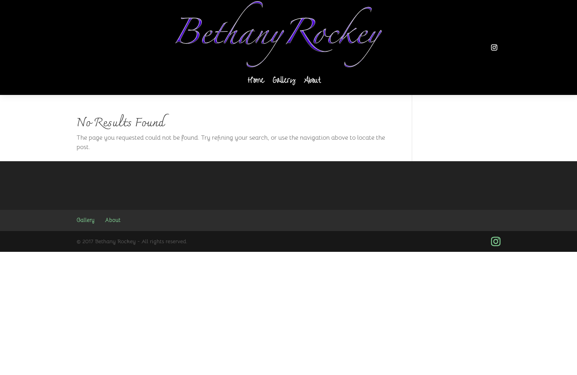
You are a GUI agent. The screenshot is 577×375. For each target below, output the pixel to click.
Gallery (284, 80)
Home (256, 80)
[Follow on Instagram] (494, 47)
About (312, 80)
